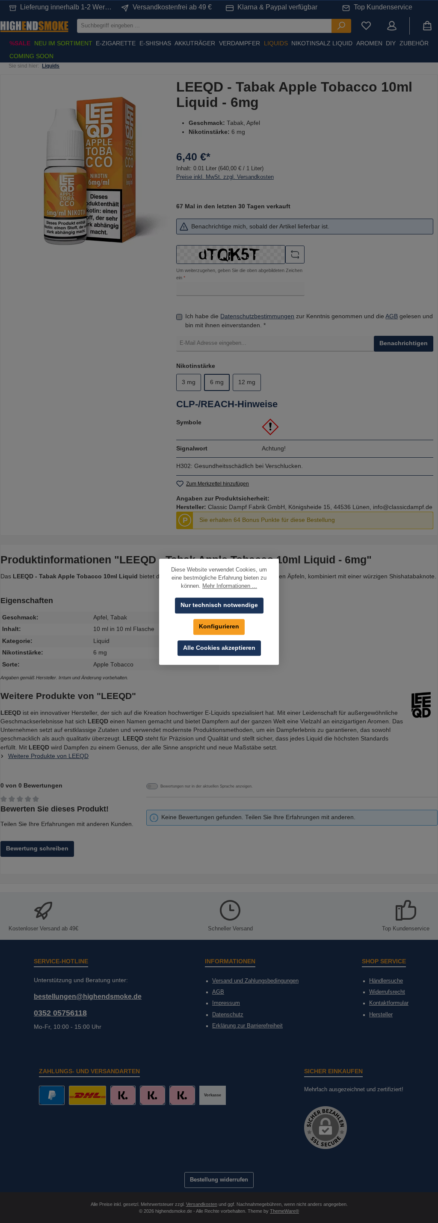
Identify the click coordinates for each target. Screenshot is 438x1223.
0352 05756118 (60, 1013)
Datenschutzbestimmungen (257, 316)
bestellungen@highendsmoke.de (88, 996)
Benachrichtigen (403, 343)
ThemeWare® (284, 1211)
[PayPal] (51, 1095)
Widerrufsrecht (387, 992)
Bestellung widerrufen (219, 1180)
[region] (90, 171)
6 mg (217, 382)
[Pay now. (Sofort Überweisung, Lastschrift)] (152, 1095)
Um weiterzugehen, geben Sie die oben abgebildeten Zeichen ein (239, 274)
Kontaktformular (388, 1003)
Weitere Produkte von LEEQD (48, 756)
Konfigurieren (219, 626)
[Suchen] (341, 26)
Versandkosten (201, 1204)
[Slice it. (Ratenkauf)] (123, 1095)
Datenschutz (227, 1015)
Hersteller (381, 1015)
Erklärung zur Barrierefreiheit (247, 1026)
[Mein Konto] (391, 26)
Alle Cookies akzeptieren (219, 648)
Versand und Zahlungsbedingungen (255, 981)
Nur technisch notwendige (219, 605)
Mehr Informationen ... (229, 586)
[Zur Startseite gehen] (34, 26)
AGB (391, 316)
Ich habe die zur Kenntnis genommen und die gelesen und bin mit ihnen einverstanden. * (309, 320)
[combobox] (204, 26)
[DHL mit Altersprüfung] (87, 1095)
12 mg (246, 382)
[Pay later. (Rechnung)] (182, 1095)
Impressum (226, 1003)
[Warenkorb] (427, 26)
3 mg (188, 382)
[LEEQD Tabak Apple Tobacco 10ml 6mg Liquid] (90, 171)
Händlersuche (386, 981)
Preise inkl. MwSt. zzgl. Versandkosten (225, 177)
